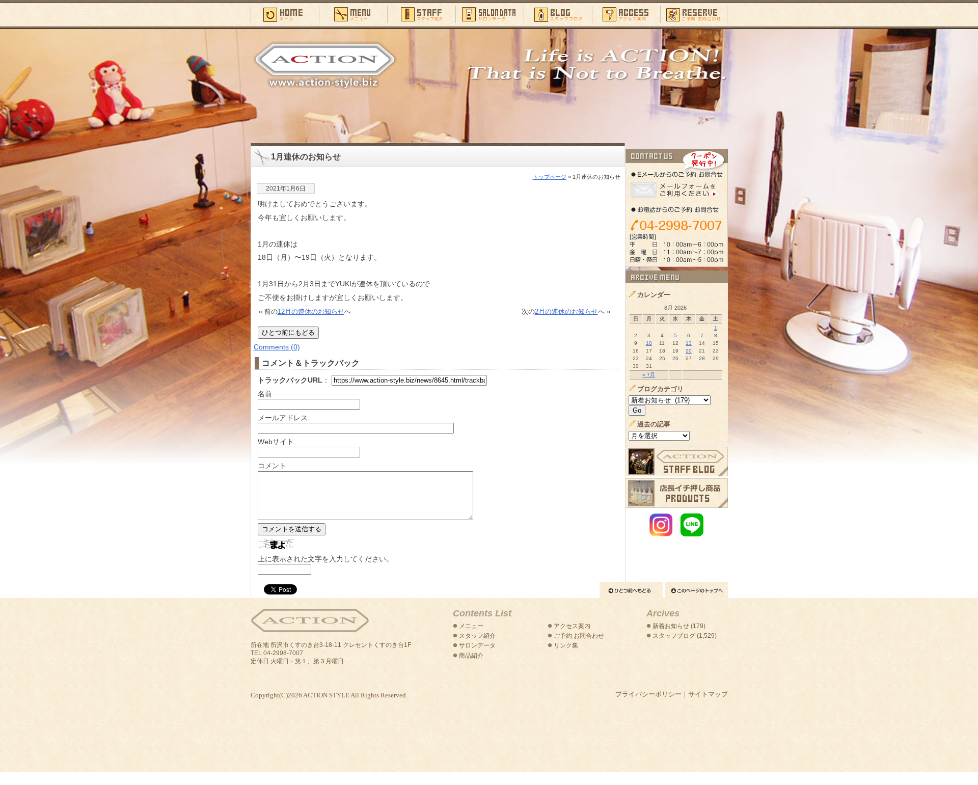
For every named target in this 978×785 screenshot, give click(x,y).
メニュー (353, 14)
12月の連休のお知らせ (311, 311)
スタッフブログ (558, 14)
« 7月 (648, 374)
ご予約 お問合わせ (579, 635)
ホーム (285, 14)
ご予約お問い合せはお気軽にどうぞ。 (677, 208)
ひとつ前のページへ (631, 590)
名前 (265, 394)
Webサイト (276, 442)
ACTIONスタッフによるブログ (677, 461)
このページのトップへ (696, 590)
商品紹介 (471, 655)
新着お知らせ (671, 626)
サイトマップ (708, 694)
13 (689, 343)
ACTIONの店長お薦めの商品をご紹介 (677, 493)
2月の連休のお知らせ (566, 311)
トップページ (549, 177)
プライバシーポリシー (648, 694)
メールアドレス (283, 418)
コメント (272, 466)
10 (649, 343)
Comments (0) (277, 347)
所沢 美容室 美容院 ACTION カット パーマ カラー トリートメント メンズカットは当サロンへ (325, 65)
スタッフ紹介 (421, 14)
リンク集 (566, 645)
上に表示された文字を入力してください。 (325, 559)
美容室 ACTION (310, 621)
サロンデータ (489, 14)
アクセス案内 (626, 14)
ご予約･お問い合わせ (694, 14)
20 (689, 351)
